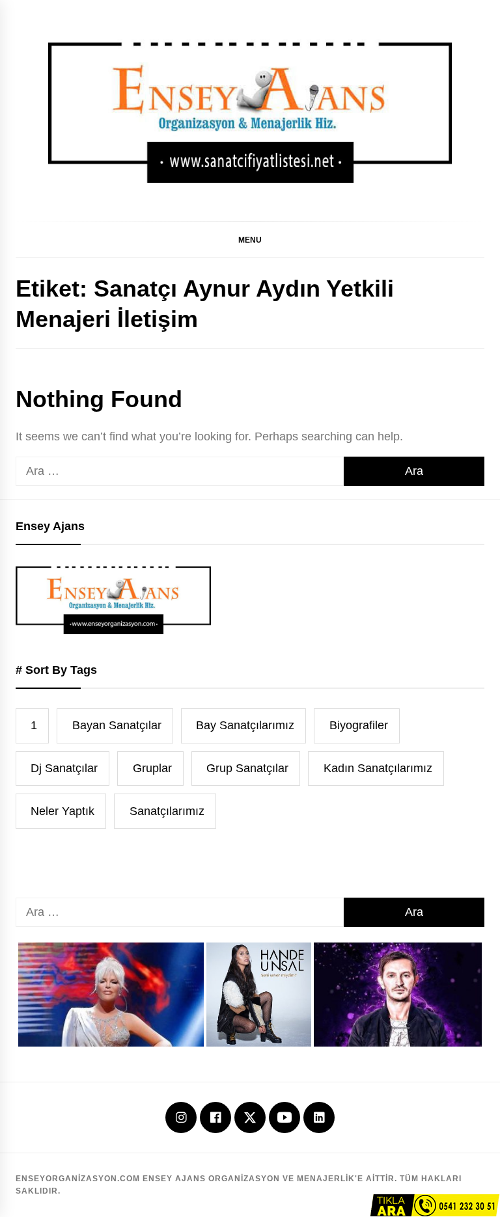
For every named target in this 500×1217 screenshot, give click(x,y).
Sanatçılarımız (167, 811)
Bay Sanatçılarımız (245, 725)
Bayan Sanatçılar (116, 725)
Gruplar (152, 768)
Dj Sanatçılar (64, 768)
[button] (250, 239)
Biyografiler (358, 725)
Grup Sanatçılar (247, 768)
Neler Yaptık (62, 811)
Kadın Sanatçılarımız (378, 768)
